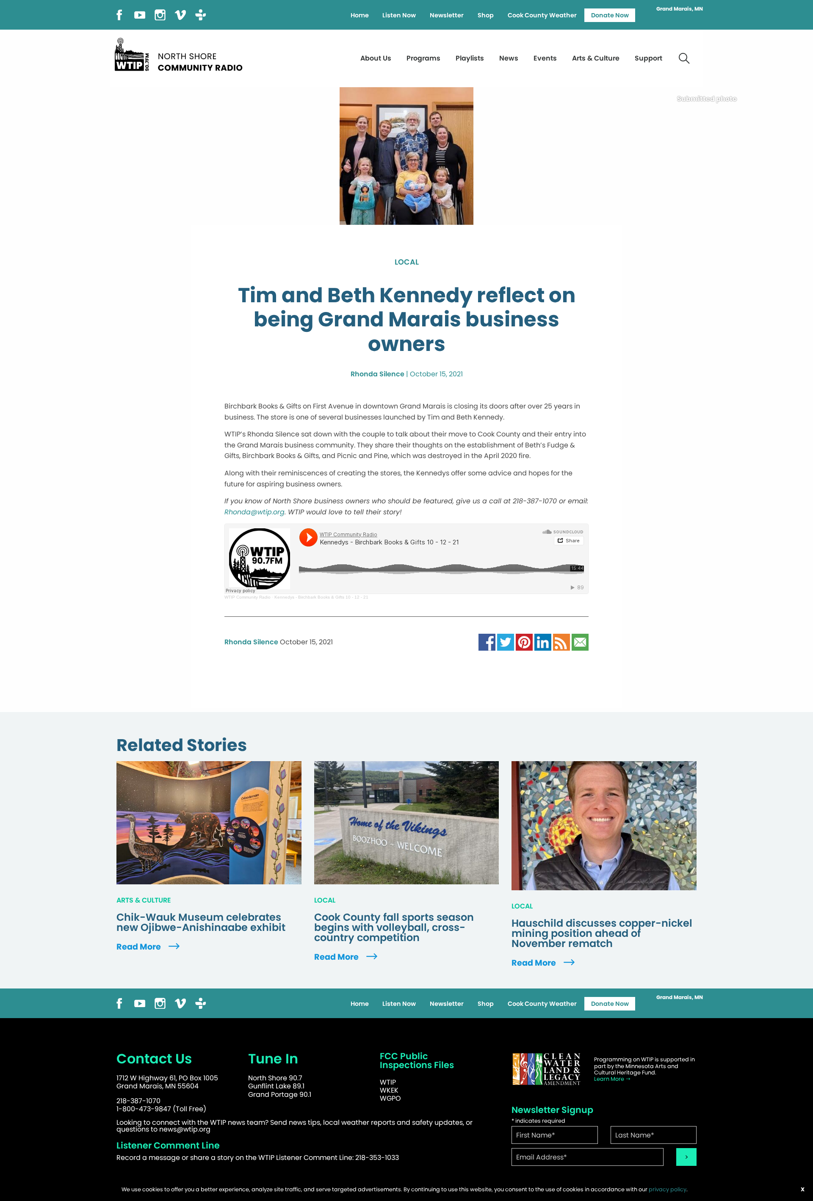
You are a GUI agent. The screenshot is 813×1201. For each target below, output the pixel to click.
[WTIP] (181, 53)
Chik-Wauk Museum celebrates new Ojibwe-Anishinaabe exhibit (200, 922)
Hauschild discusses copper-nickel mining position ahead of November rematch (602, 933)
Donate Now (610, 15)
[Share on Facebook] (486, 642)
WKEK (389, 1090)
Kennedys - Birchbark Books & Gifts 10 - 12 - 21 (321, 597)
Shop (486, 15)
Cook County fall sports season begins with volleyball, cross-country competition (394, 927)
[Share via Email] (580, 642)
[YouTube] (139, 14)
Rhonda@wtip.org (254, 512)
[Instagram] (160, 14)
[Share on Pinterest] (524, 642)
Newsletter (447, 15)
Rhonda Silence (377, 374)
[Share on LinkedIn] (542, 642)
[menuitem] (359, 15)
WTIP (388, 1082)
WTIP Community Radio (247, 597)
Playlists (470, 58)
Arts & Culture (595, 58)
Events (545, 58)
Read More (139, 947)
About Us (375, 58)
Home (360, 15)
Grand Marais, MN (679, 8)
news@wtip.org (184, 1129)
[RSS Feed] (561, 642)
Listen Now (399, 15)
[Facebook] (119, 14)
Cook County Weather (542, 15)
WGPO (390, 1098)
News (508, 58)
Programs (423, 58)
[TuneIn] (200, 14)
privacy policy (667, 1189)
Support (648, 58)
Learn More (609, 1079)
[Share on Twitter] (505, 642)
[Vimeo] (180, 14)
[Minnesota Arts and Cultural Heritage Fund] (546, 1069)
